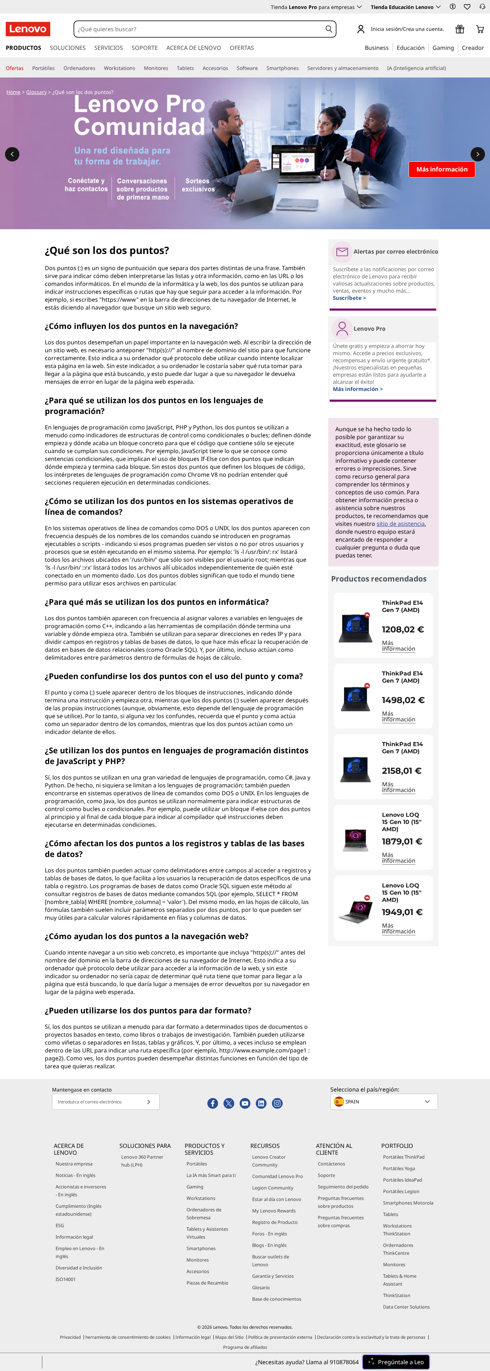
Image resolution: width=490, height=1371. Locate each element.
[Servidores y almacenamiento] (381, 68)
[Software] (261, 68)
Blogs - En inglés (269, 1245)
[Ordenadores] (98, 68)
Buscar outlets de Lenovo (270, 1260)
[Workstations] (138, 68)
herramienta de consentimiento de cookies (128, 1337)
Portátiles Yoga (399, 1168)
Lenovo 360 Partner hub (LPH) (142, 1161)
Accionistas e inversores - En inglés (81, 1190)
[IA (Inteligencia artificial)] (449, 68)
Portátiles (197, 1163)
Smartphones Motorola (408, 1203)
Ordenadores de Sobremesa (204, 1213)
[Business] (391, 47)
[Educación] (427, 47)
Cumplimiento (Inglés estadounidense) (79, 1210)
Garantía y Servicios (273, 1276)
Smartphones (201, 1248)
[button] (453, 6)
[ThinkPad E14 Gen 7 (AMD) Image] (355, 628)
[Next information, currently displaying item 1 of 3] (478, 154)
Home (13, 92)
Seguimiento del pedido (343, 1186)
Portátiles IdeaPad (402, 1180)
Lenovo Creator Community (269, 1161)
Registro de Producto (275, 1222)
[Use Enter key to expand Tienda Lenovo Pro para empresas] (359, 6)
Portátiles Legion (401, 1191)
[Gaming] (456, 47)
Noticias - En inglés (75, 1175)
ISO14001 (66, 1279)
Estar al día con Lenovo (276, 1199)
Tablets (390, 1214)
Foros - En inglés (269, 1233)
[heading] (405, 610)
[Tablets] (197, 68)
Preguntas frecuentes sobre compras (341, 1221)
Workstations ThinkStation (397, 1229)
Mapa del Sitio (229, 1337)
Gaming (195, 1186)
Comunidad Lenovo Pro (277, 1176)
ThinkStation (396, 1295)
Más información (398, 645)
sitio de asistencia (401, 524)
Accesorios (198, 1271)
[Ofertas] (26, 68)
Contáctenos (331, 1163)
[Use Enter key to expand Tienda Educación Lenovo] (438, 6)
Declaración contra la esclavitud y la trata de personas (371, 1337)
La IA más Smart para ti (211, 1175)
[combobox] (198, 29)
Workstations (201, 1198)
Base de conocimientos (276, 1299)
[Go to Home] (28, 29)
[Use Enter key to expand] (448, 30)
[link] (482, 9)
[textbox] (384, 1101)
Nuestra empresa (74, 1163)
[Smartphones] (302, 68)
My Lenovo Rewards (274, 1210)
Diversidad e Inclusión (79, 1267)
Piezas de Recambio (207, 1283)
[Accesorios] (231, 68)
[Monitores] (171, 68)
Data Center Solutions (406, 1307)
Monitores (198, 1260)
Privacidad (70, 1337)
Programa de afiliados (245, 1347)
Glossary (36, 92)
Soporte (326, 1175)
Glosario (261, 1287)
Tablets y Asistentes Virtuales (207, 1233)
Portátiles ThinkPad (404, 1157)
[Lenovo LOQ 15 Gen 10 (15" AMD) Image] (355, 840)
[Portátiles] (58, 68)
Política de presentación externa (280, 1337)
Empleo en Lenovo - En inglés (80, 1252)
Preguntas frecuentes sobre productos (341, 1202)
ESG (60, 1225)
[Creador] (487, 47)
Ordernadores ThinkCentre (398, 1249)
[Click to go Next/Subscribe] (148, 1101)
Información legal (74, 1237)
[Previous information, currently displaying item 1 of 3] (12, 154)
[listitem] (383, 625)
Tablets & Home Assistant (399, 1280)
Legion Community (272, 1187)
